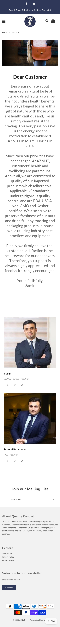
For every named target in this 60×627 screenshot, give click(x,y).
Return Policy (8, 560)
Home (4, 32)
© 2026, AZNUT (19, 620)
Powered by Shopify (37, 620)
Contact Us (7, 553)
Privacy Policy (8, 557)
